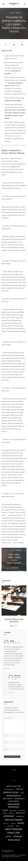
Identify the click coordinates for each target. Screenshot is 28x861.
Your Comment (8, 718)
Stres (21, 823)
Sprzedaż (13, 823)
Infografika (8, 798)
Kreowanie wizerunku (14, 805)
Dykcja (13, 12)
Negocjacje (21, 813)
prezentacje (20, 816)
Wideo (18, 826)
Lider (5, 810)
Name (5, 736)
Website (6, 749)
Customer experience (9, 789)
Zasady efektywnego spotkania (14, 620)
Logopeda (13, 810)
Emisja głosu (12, 792)
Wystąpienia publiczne (14, 831)
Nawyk (5, 813)
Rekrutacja (6, 823)
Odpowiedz (7, 668)
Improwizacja (14, 796)
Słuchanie (11, 826)
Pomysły (9, 816)
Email (5, 742)
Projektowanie (14, 820)
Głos (22, 792)
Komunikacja (20, 798)
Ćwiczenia (14, 840)
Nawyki (12, 813)
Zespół (8, 836)
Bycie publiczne (14, 786)
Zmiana (18, 836)
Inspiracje (18, 12)
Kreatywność (14, 801)
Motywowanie (22, 810)
